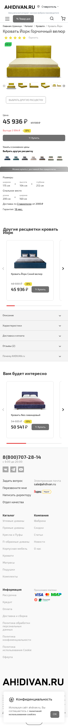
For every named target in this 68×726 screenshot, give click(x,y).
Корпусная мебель (15, 548)
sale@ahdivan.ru (45, 484)
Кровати (8, 555)
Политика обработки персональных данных (16, 626)
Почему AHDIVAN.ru (14, 355)
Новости (39, 541)
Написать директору (17, 495)
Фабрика (40, 520)
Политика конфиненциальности (17, 638)
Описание (8, 315)
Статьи (38, 534)
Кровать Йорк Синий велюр (26, 273)
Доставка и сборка (15, 615)
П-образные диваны (16, 541)
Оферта (8, 657)
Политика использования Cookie (17, 648)
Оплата (7, 609)
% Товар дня (23, 18)
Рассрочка (9, 595)
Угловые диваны (13, 520)
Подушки (9, 569)
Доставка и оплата (13, 335)
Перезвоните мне (15, 487)
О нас (37, 548)
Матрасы (9, 562)
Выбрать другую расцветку (26, 99)
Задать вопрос (13, 480)
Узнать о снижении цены (16, 147)
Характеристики (12, 325)
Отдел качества (13, 502)
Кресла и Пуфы (13, 534)
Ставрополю (24, 203)
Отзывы (9, 345)
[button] (64, 85)
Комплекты (10, 576)
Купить (35, 137)
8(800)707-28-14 (22, 457)
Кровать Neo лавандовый (25, 414)
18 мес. (19, 209)
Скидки (39, 527)
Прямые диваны (13, 527)
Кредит (7, 602)
